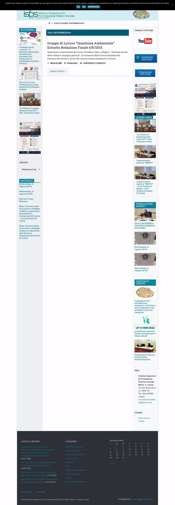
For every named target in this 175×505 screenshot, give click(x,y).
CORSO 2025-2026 (73, 450)
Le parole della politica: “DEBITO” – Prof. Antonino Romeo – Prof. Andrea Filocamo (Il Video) (144, 187)
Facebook (26, 492)
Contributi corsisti (94, 63)
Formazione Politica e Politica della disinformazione (145, 357)
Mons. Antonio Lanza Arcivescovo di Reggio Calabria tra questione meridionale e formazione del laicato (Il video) (29, 232)
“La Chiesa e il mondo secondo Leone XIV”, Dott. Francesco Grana (29, 110)
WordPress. (148, 499)
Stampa (68, 478)
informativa (93, 7)
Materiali (69, 462)
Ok (78, 7)
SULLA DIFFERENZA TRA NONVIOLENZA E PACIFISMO (145, 225)
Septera (135, 499)
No (84, 7)
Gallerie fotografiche (75, 454)
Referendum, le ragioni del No (26, 192)
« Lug (112, 463)
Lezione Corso (71, 458)
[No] (172, 5)
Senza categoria (72, 474)
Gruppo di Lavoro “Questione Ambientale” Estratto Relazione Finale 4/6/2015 (80, 45)
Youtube (40, 492)
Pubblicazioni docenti (75, 470)
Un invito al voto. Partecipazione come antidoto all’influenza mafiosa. (29, 85)
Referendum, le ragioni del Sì (26, 185)
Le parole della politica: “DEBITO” (144, 161)
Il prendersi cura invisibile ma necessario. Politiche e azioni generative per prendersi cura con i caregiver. (145, 307)
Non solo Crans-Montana (26, 200)
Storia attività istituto (75, 481)
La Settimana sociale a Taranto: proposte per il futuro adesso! (145, 333)
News (67, 466)
